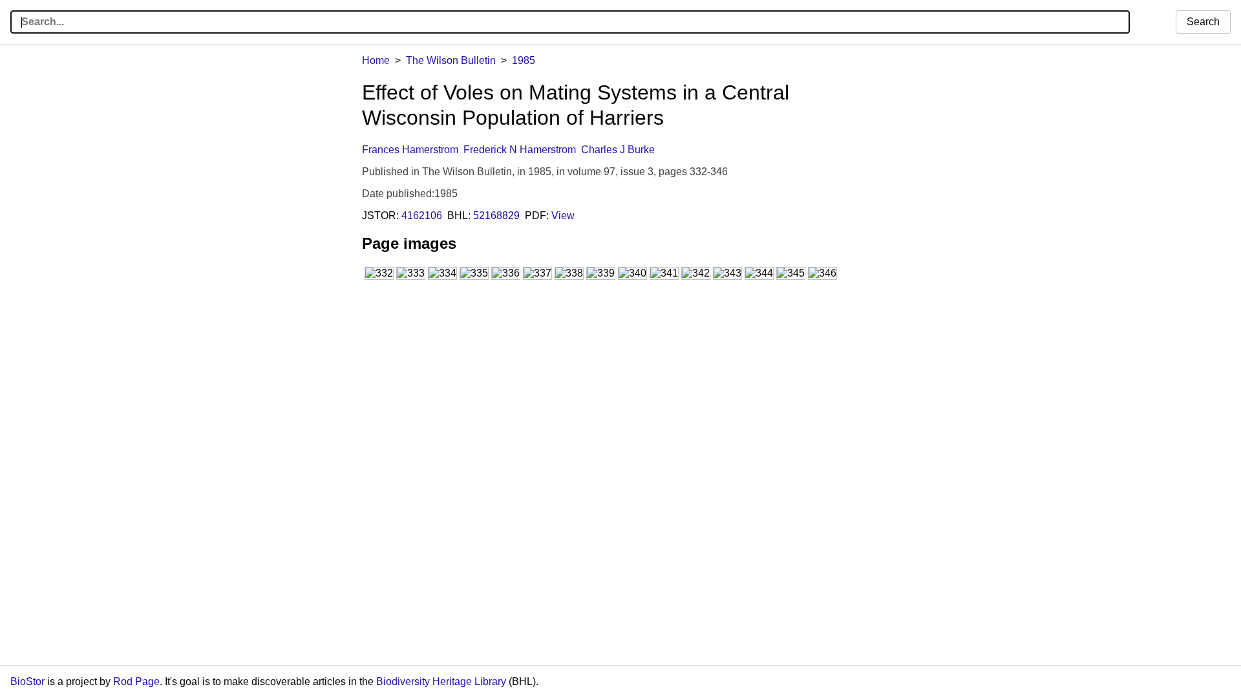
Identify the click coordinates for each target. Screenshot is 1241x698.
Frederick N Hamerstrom (519, 149)
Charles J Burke (618, 149)
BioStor (27, 681)
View (563, 215)
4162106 (421, 215)
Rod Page (136, 681)
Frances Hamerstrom (410, 149)
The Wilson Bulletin (451, 60)
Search (1203, 21)
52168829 (496, 215)
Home (376, 60)
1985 (523, 60)
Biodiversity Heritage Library (441, 681)
